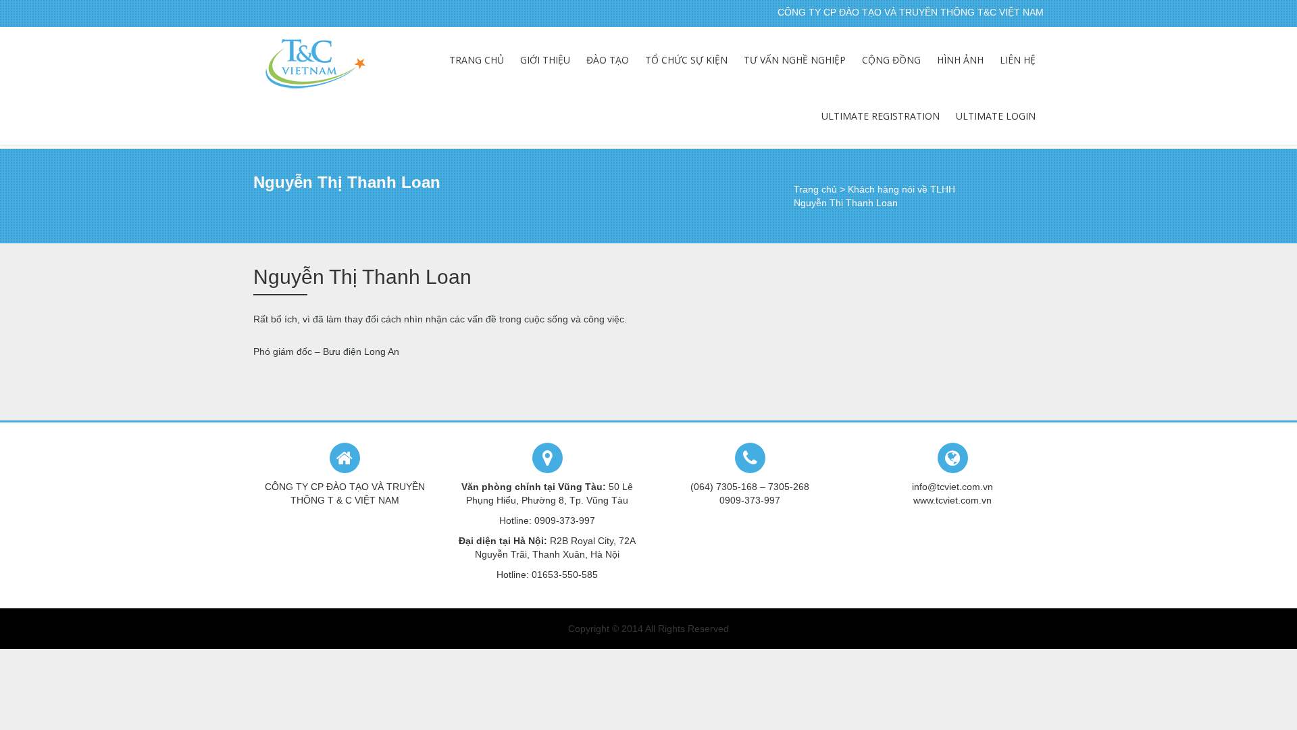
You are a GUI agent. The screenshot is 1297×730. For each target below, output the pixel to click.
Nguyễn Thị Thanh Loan (362, 277)
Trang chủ (815, 189)
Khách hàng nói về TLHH (901, 189)
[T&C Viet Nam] (315, 64)
